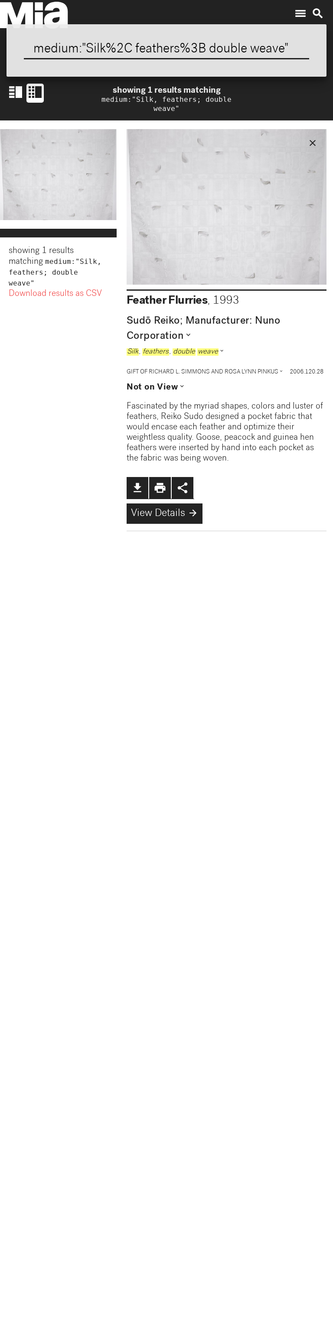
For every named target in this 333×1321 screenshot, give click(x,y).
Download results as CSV (55, 294)
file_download (137, 487)
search (317, 13)
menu (300, 13)
